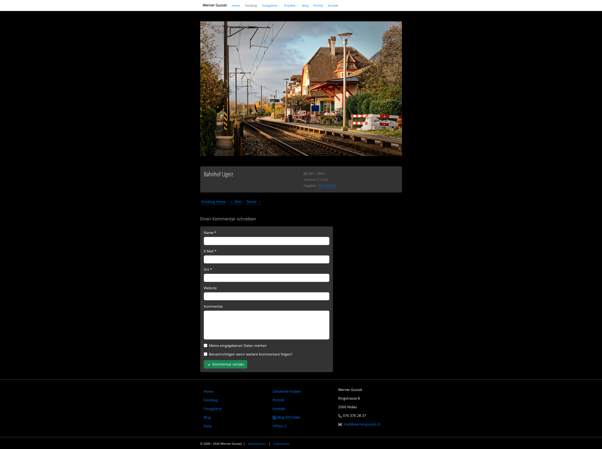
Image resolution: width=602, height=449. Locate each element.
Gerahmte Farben (287, 391)
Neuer (252, 201)
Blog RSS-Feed (288, 417)
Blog (207, 417)
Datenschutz (257, 443)
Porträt (278, 400)
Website (210, 288)
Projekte (289, 5)
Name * (210, 232)
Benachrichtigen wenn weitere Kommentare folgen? (250, 354)
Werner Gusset (215, 5)
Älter (237, 201)
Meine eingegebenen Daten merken (238, 345)
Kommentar (213, 306)
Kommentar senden (227, 364)
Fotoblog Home (213, 201)
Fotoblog (211, 400)
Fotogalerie (269, 5)
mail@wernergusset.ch (362, 424)
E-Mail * (210, 251)
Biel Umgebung (326, 185)
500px (278, 425)
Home (208, 391)
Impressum (282, 443)
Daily (208, 425)
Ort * (208, 269)
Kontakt (279, 408)
